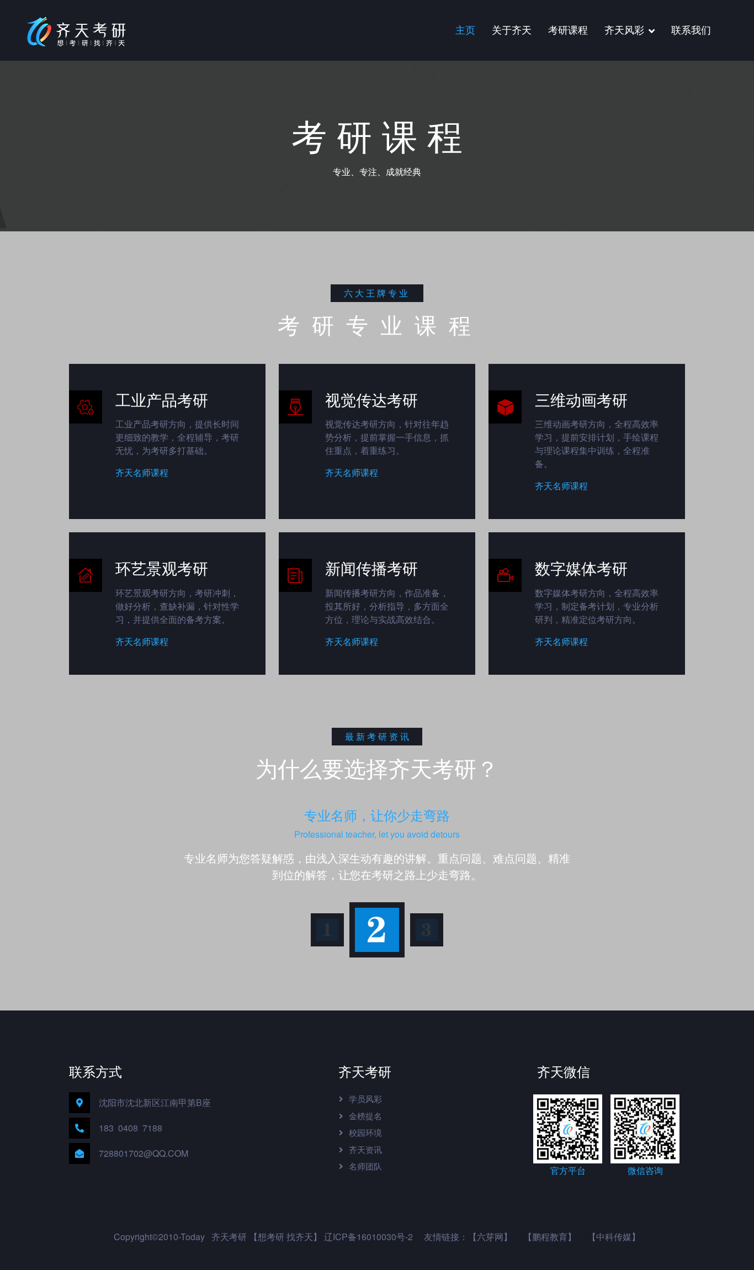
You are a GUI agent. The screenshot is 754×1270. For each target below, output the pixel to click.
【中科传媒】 (613, 1236)
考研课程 (568, 29)
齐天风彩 (624, 29)
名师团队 (365, 1166)
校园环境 (365, 1132)
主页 (465, 29)
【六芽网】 (490, 1236)
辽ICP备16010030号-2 (368, 1236)
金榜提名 (365, 1115)
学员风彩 (365, 1098)
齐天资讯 (365, 1149)
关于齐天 (512, 29)
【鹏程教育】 (549, 1236)
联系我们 (691, 29)
